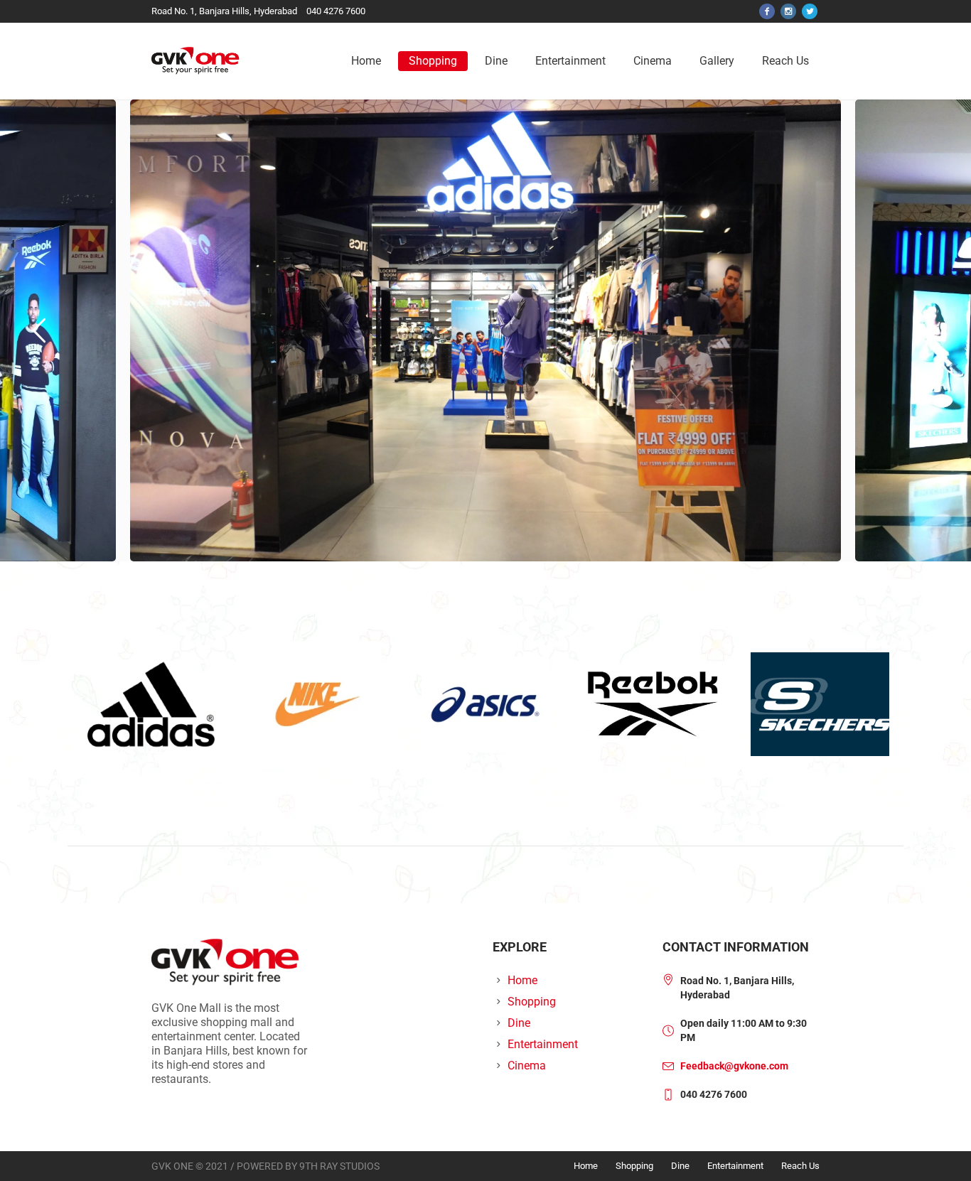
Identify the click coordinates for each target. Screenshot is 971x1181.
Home (522, 980)
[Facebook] (767, 11)
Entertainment (543, 1044)
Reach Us (800, 1165)
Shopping (532, 1001)
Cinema (527, 1065)
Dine (519, 1023)
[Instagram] (788, 11)
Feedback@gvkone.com (734, 1066)
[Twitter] (809, 11)
